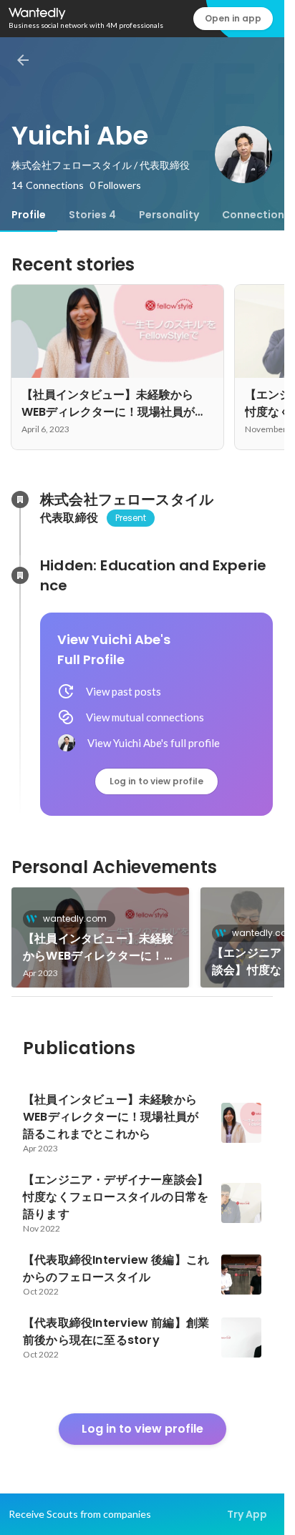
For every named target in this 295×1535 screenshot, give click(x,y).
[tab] (28, 215)
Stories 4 (92, 215)
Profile (28, 215)
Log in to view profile (156, 781)
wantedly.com (75, 918)
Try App (247, 1514)
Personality (169, 215)
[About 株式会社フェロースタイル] (20, 499)
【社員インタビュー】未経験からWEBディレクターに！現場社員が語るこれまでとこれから (99, 947)
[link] (100, 937)
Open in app (233, 18)
